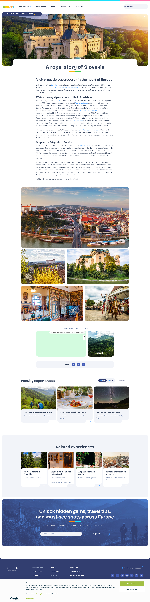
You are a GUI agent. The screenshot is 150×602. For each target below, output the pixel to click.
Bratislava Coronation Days (89, 130)
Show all (122, 380)
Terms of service (77, 575)
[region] (61, 344)
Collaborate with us (132, 568)
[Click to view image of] (75, 217)
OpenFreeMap (58, 332)
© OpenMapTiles (66, 332)
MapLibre (52, 332)
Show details (30, 598)
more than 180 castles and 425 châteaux (62, 87)
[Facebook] (73, 364)
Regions (37, 575)
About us (74, 567)
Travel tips (65, 6)
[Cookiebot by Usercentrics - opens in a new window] (14, 598)
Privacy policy (76, 571)
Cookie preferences (131, 589)
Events (54, 6)
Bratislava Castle (81, 103)
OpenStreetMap (79, 332)
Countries (38, 571)
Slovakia (54, 85)
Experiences (41, 6)
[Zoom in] (84, 336)
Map (111, 380)
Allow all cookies (132, 584)
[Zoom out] (84, 339)
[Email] (83, 364)
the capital (58, 100)
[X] (78, 364)
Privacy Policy (40, 594)
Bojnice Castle (84, 145)
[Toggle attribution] (84, 332)
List (103, 380)
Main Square (78, 120)
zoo (82, 175)
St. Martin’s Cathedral (88, 110)
